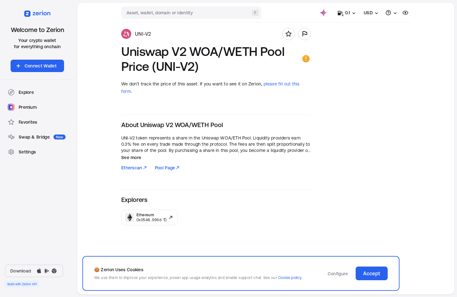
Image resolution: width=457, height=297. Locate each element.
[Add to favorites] (288, 34)
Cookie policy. (290, 278)
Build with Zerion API (22, 284)
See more (131, 157)
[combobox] (192, 13)
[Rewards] (324, 13)
